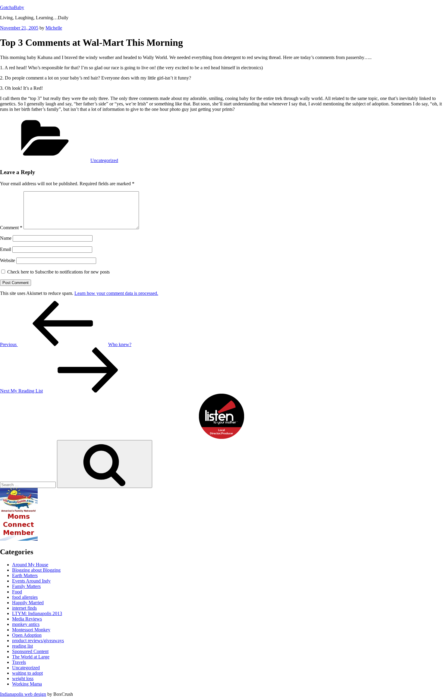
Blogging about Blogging (36, 570)
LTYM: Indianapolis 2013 (37, 613)
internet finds (24, 608)
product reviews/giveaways (38, 640)
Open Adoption (27, 635)
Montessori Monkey (31, 629)
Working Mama (27, 683)
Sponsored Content (30, 651)
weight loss (22, 678)
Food (17, 591)
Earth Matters (25, 575)
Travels (19, 662)
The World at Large (30, 656)
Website (7, 260)
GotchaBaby (12, 7)
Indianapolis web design (23, 694)
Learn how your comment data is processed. (116, 293)
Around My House (30, 564)
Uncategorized (104, 160)
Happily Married (28, 602)
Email (5, 249)
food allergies (25, 597)
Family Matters (26, 586)
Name (5, 238)
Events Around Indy (31, 580)
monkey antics (25, 624)
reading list (22, 646)
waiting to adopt (27, 673)
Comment (11, 227)
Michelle (54, 27)
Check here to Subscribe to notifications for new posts (58, 271)
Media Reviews (27, 618)
